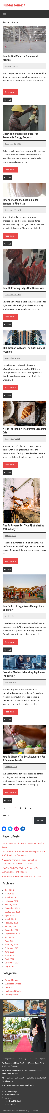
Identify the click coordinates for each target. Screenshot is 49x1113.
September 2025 (12, 911)
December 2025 (12, 908)
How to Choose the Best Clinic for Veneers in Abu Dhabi (20, 201)
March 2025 (10, 919)
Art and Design (12, 980)
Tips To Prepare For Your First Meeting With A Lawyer (23, 527)
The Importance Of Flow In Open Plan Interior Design (23, 1058)
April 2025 (9, 915)
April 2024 (9, 940)
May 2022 (9, 955)
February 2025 (11, 922)
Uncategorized (11, 994)
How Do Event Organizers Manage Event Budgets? (24, 608)
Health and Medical (13, 991)
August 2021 (11, 966)
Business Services (13, 983)
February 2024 (11, 944)
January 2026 (11, 904)
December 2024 (12, 930)
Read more (9, 92)
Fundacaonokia (14, 5)
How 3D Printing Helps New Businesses (23, 288)
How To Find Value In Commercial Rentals (20, 58)
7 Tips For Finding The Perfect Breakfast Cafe (24, 430)
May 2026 (9, 893)
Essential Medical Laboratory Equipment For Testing (24, 674)
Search (6, 815)
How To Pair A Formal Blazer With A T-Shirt (22, 876)
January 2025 (11, 926)
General (7, 100)
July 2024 (9, 937)
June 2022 (10, 951)
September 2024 (12, 933)
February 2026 (11, 901)
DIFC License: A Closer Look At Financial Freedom (24, 350)
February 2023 (11, 948)
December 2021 (12, 962)
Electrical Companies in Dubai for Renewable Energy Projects (20, 135)
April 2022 (9, 959)
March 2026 (10, 897)
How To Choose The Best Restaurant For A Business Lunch (24, 758)
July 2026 (9, 890)
